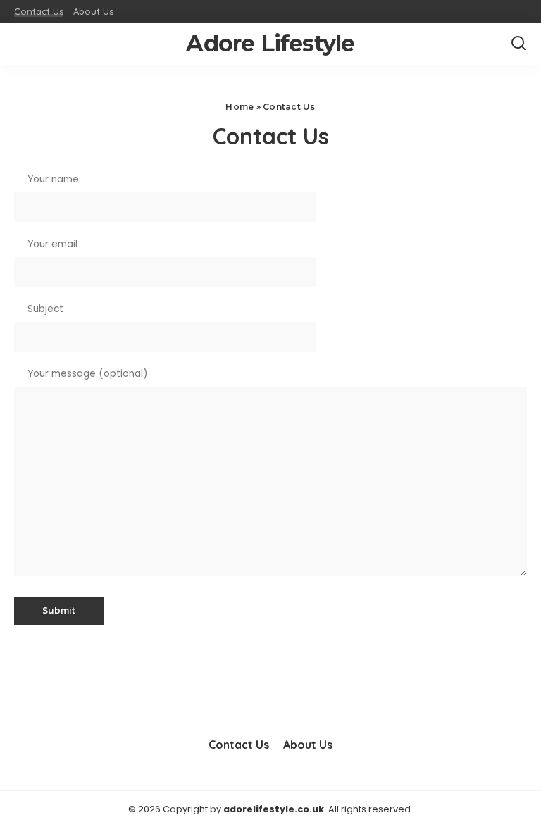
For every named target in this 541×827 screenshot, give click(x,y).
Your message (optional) (86, 373)
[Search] (518, 44)
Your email (51, 244)
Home (239, 106)
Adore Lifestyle (270, 43)
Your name (52, 179)
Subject (44, 309)
